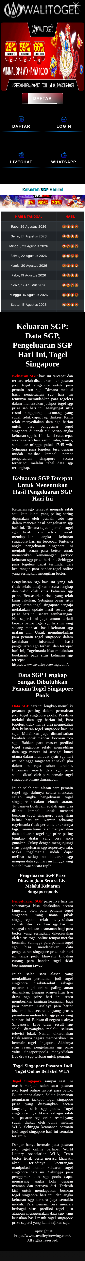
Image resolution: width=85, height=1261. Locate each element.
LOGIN (64, 126)
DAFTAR (42, 98)
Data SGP (20, 706)
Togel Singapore (27, 1081)
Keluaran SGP (25, 376)
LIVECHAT (21, 162)
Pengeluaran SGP (27, 901)
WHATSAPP (63, 162)
